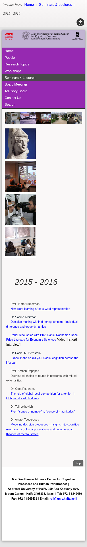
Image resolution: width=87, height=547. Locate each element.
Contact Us (13, 98)
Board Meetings (16, 84)
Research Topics (17, 64)
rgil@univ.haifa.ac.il (63, 498)
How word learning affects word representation (40, 308)
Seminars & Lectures (20, 78)
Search (10, 104)
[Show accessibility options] (80, 22)
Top (79, 463)
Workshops (13, 71)
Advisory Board (16, 91)
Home (9, 51)
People (10, 57)
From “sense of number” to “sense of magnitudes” (43, 411)
